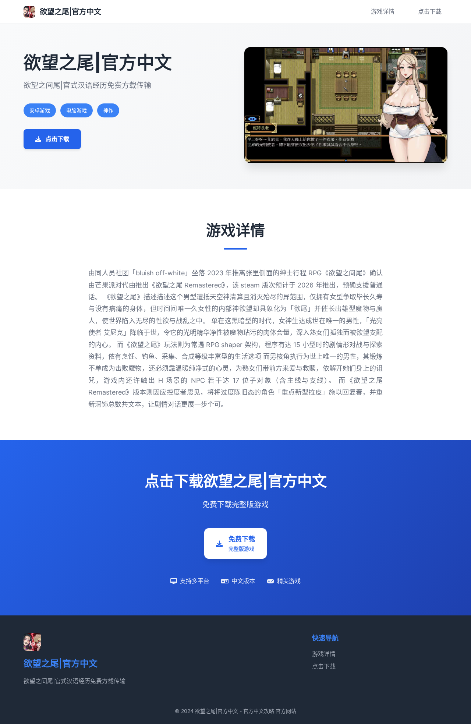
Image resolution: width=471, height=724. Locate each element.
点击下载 (430, 11)
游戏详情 (382, 11)
